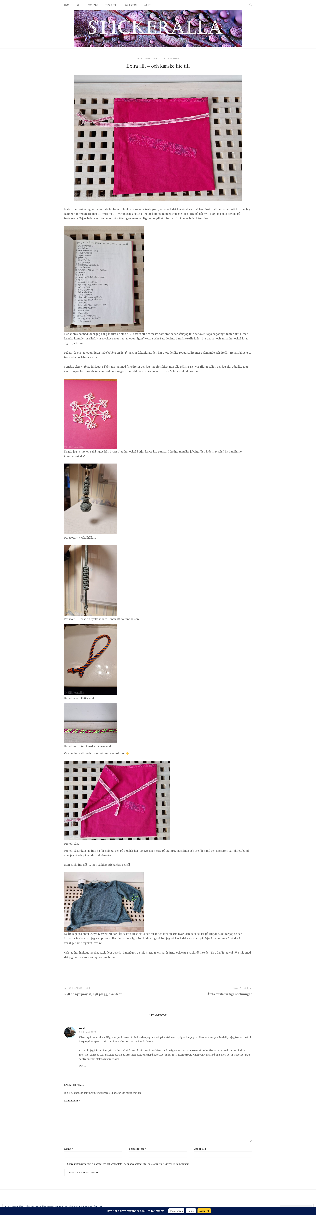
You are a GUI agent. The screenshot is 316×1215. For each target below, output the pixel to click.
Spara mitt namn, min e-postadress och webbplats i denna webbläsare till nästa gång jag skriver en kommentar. (128, 1164)
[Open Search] (250, 4)
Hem (66, 5)
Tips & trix (111, 5)
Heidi (82, 1028)
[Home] (158, 46)
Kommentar (72, 1100)
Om (78, 5)
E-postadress (137, 1149)
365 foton (131, 5)
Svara (82, 1065)
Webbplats (200, 1149)
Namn (68, 1149)
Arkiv (147, 5)
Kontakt (93, 5)
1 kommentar (170, 58)
